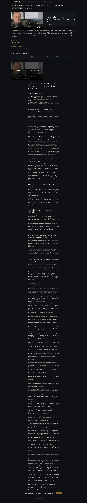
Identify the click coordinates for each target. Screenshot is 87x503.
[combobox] (37, 2)
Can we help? (49, 24)
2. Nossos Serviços (42, 5)
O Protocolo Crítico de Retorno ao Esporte (38, 100)
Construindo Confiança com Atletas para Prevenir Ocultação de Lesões (44, 103)
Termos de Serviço (46, 500)
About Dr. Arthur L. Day (15, 42)
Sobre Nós (28, 8)
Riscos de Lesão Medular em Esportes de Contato (39, 105)
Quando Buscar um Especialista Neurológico (38, 102)
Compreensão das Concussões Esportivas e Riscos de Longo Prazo (43, 96)
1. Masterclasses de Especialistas (23, 5)
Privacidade (41, 500)
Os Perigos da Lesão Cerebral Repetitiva (37, 97)
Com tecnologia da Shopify (54, 500)
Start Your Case (17, 8)
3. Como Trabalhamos (56, 5)
